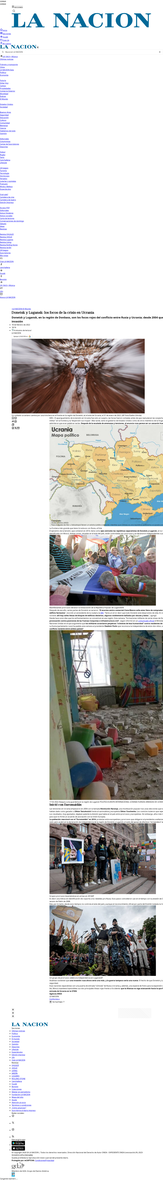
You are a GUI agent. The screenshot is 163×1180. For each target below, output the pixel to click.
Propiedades (5, 88)
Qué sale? (4, 194)
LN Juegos (4, 168)
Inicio (5, 30)
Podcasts (4, 184)
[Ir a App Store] (18, 1150)
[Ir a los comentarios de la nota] (15, 418)
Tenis (2, 157)
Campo (3, 86)
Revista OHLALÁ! (7, 234)
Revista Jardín (5, 247)
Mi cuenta (7, 43)
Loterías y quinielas (8, 181)
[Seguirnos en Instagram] (13, 1130)
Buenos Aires (5, 112)
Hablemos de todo (8, 131)
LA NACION (17, 309)
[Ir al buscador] (14, 11)
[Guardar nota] (13, 418)
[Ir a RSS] (13, 1137)
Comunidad (5, 123)
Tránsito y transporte (9, 64)
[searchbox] (80, 52)
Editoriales (4, 139)
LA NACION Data (7, 70)
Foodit (5, 37)
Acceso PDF (5, 208)
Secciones (7, 33)
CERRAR (3, 1)
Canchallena (5, 160)
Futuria (3, 80)
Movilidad (4, 94)
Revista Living (5, 242)
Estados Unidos (6, 104)
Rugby (2, 155)
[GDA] (18, 1168)
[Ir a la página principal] (81, 27)
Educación (4, 117)
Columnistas (5, 141)
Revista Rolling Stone (9, 245)
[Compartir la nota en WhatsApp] (15, 421)
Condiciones (40, 1160)
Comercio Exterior (7, 91)
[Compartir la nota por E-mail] (18, 428)
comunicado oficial (146, 621)
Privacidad (49, 1160)
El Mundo (26, 309)
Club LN (6, 40)
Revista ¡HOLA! (6, 237)
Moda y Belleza (6, 186)
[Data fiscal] (13, 1176)
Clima (2, 67)
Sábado (3, 223)
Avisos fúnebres (6, 213)
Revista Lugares (6, 239)
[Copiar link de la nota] (13, 424)
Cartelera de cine (7, 197)
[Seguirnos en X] (13, 1123)
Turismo (3, 170)
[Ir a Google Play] (18, 1145)
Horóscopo (4, 176)
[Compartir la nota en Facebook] (13, 428)
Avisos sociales (6, 216)
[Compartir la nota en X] (15, 428)
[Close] (13, 1009)
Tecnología (4, 173)
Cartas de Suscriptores (9, 144)
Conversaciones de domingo (12, 221)
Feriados (3, 178)
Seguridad (4, 115)
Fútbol (2, 152)
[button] (81, 172)
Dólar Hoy (4, 83)
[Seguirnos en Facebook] (13, 1116)
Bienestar (4, 125)
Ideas (2, 226)
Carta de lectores (7, 218)
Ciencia (3, 128)
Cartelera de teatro (8, 200)
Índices (3, 96)
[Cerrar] (37, 47)
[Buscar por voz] (160, 52)
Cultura (3, 120)
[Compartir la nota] (13, 421)
